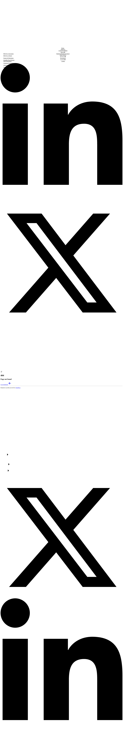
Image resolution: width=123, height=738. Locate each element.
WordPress (18, 387)
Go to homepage (4, 384)
